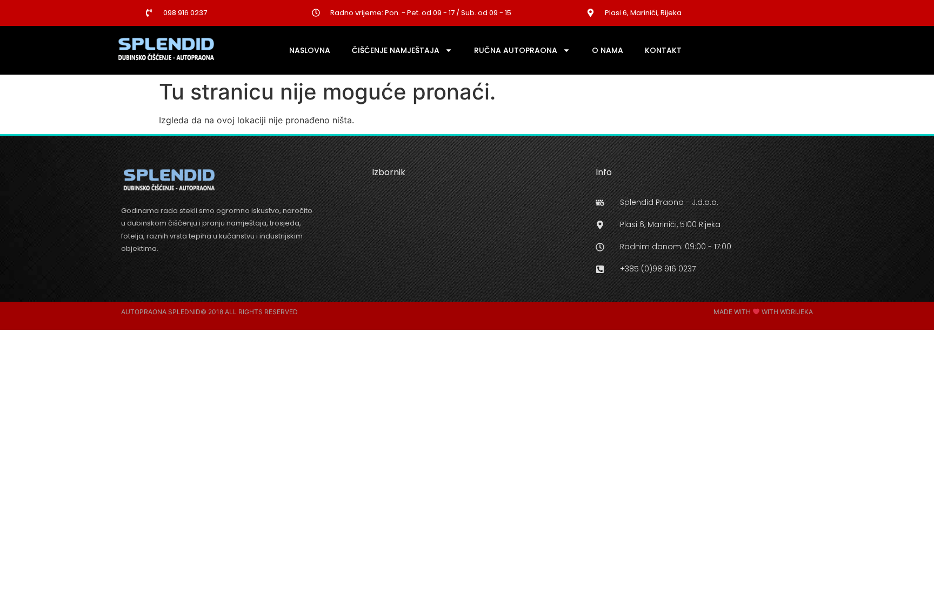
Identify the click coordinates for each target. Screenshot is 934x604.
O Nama (607, 50)
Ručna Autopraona (515, 50)
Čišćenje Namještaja (395, 50)
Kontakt (663, 50)
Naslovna (309, 50)
